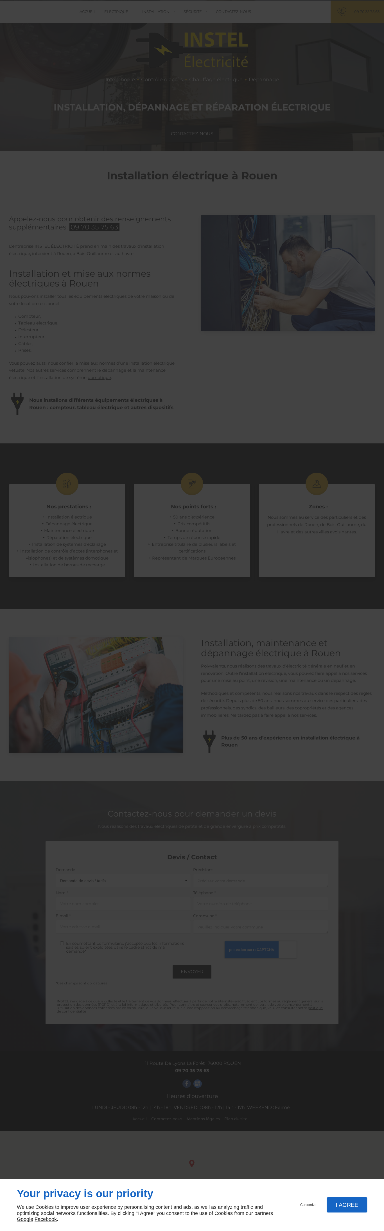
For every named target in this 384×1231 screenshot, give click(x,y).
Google (25, 1219)
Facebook (46, 1219)
